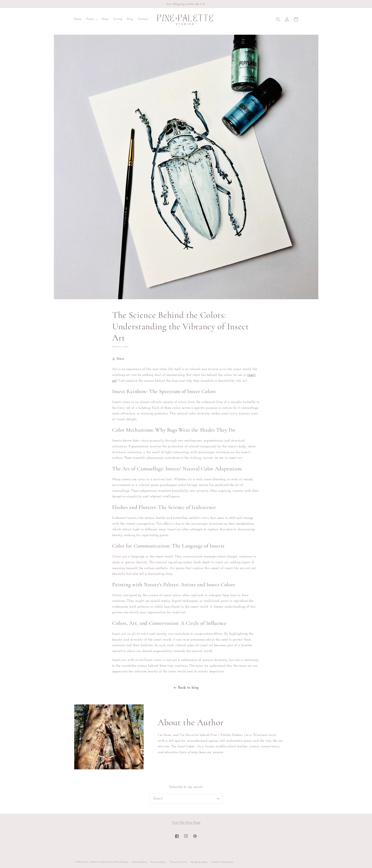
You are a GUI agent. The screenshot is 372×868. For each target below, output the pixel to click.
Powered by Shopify (117, 862)
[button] (91, 19)
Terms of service (178, 862)
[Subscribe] (218, 798)
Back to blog (188, 688)
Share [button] (120, 358)
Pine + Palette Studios (94, 862)
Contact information (222, 862)
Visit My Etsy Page (186, 822)
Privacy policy (158, 862)
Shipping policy (199, 862)
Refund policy (139, 862)
